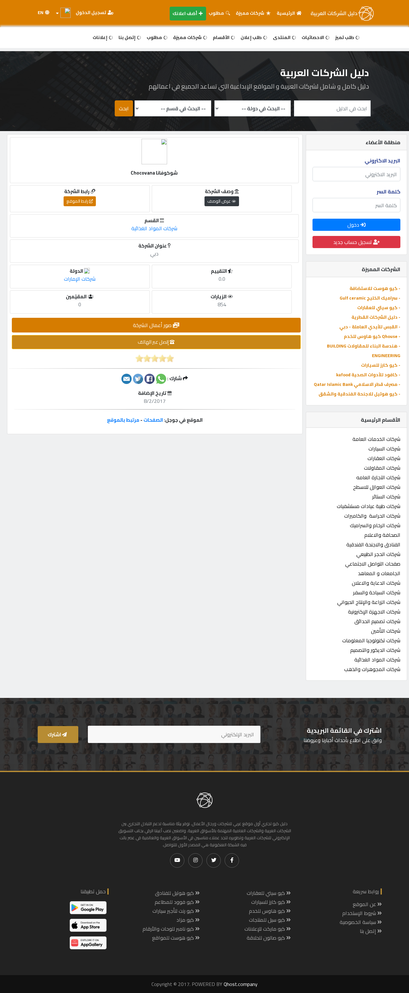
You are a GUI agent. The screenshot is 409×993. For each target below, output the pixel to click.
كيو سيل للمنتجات (267, 919)
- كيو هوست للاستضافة (375, 288)
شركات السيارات (384, 448)
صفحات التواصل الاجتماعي (372, 563)
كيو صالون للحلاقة (266, 937)
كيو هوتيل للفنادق (175, 892)
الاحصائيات (313, 37)
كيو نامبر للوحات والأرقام (169, 928)
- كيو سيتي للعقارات (378, 307)
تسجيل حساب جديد (353, 242)
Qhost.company (241, 984)
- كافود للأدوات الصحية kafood (368, 375)
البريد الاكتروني (382, 160)
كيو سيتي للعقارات (266, 892)
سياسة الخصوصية (358, 922)
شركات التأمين (385, 631)
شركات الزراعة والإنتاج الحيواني (368, 602)
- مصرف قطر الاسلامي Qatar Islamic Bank (357, 384)
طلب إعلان (252, 37)
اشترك (55, 734)
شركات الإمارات (80, 279)
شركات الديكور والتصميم (375, 650)
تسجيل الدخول (91, 12)
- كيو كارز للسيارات (380, 365)
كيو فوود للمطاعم (175, 901)
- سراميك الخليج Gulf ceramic (370, 298)
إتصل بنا (127, 37)
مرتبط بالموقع (123, 420)
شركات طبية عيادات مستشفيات (368, 506)
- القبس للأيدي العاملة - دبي (369, 327)
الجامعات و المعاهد (379, 573)
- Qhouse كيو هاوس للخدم (372, 336)
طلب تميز (345, 37)
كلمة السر (388, 191)
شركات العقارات (383, 458)
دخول (353, 225)
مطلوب (217, 13)
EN (41, 12)
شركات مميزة (250, 13)
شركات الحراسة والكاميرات (372, 515)
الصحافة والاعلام (382, 535)
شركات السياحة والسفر (376, 592)
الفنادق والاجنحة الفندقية (373, 544)
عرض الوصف (219, 201)
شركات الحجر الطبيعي (378, 554)
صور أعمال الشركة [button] (153, 325)
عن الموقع (365, 904)
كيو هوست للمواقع (173, 937)
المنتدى (282, 37)
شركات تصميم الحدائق (377, 621)
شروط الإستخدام (359, 913)
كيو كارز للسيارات (268, 901)
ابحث (124, 108)
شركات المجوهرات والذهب (372, 669)
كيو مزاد (185, 919)
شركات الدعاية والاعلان (376, 583)
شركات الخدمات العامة (376, 439)
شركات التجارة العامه (378, 477)
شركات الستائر (386, 496)
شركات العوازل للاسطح (376, 487)
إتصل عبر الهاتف (154, 342)
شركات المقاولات (382, 468)
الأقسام (221, 37)
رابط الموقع (77, 201)
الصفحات (153, 420)
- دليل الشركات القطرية (375, 317)
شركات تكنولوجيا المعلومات (371, 640)
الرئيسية (286, 13)
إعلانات (100, 37)
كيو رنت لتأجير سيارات (173, 910)
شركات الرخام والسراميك (375, 525)
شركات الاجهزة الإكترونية (374, 611)
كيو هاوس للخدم (267, 910)
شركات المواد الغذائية (377, 659)
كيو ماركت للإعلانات (265, 928)
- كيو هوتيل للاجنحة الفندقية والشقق (359, 394)
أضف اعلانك (185, 13)
